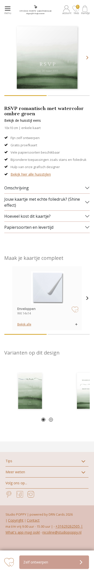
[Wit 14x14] (47, 287)
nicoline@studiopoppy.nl (61, 532)
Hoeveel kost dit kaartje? (27, 216)
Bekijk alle (24, 324)
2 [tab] (50, 419)
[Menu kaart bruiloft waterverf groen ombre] (30, 390)
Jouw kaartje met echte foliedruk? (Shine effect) (42, 202)
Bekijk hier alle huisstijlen (31, 174)
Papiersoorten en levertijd (28, 227)
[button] (67, 10)
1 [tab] (43, 419)
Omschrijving (16, 188)
